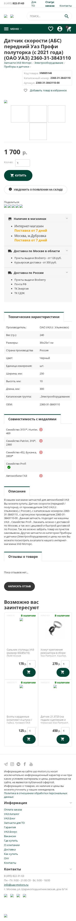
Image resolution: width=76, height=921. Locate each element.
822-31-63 (14, 3)
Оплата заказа (13, 809)
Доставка (10, 849)
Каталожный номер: (36, 78)
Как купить (11, 854)
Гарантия (10, 827)
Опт (6, 858)
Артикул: (29, 83)
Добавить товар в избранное (45, 90)
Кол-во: (8, 162)
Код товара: (31, 73)
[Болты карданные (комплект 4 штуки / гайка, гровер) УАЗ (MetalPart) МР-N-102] (21, 695)
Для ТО (33, 3)
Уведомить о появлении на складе (36, 189)
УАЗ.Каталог (11, 814)
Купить (20, 175)
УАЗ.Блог (9, 818)
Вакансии (10, 836)
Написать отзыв (19, 586)
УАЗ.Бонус (10, 831)
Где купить (11, 840)
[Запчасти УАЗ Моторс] (6, 16)
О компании (12, 845)
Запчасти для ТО (14, 823)
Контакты (66, 5)
